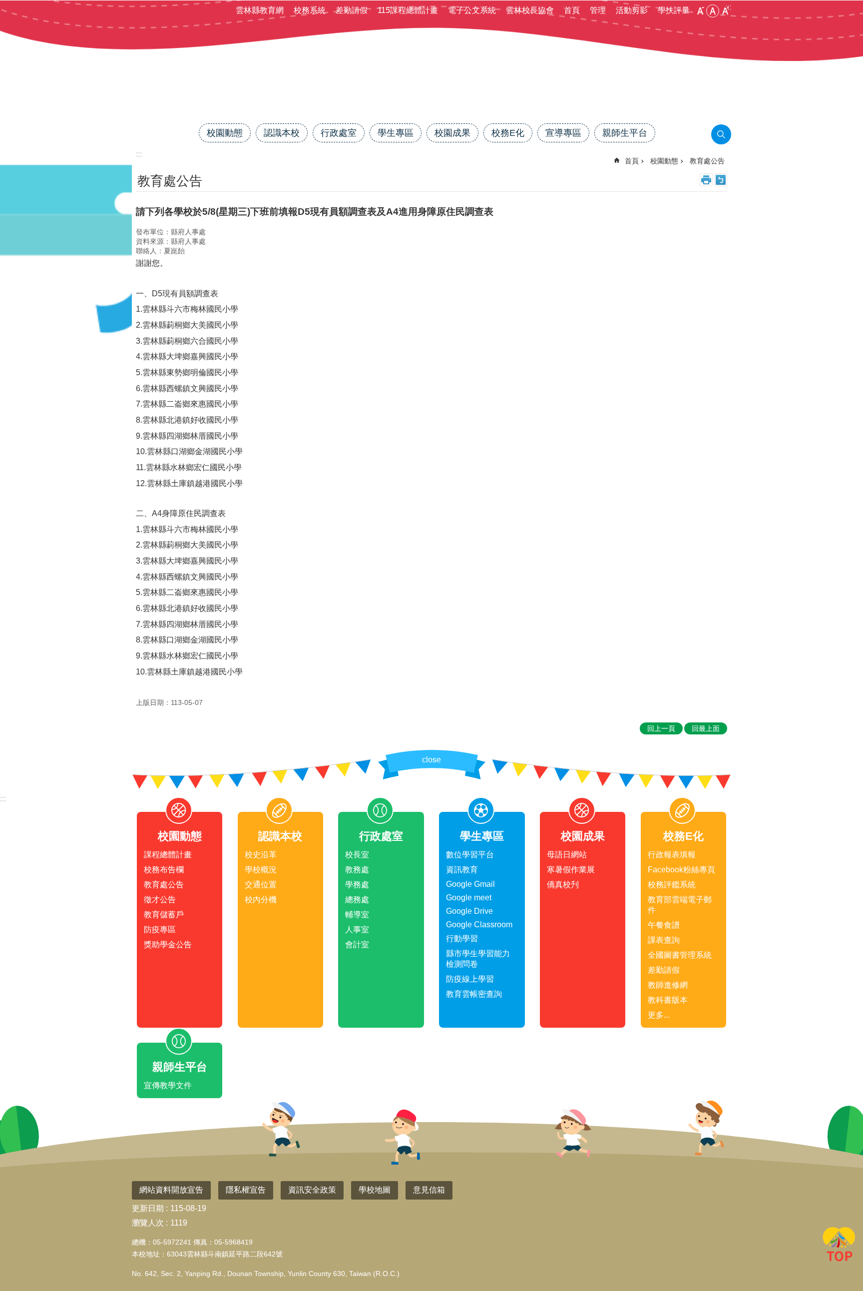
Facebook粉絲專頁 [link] (681, 869)
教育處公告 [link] (707, 161)
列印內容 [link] (706, 179)
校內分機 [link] (261, 899)
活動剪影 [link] (632, 10)
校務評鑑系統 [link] (672, 884)
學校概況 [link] (261, 869)
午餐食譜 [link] (664, 925)
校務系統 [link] (310, 10)
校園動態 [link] (225, 133)
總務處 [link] (357, 899)
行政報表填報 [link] (672, 854)
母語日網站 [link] (567, 854)
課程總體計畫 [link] (168, 854)
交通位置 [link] (261, 884)
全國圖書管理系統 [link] (680, 955)
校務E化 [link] (507, 133)
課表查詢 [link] (664, 940)
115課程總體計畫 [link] (408, 10)
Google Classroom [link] (479, 924)
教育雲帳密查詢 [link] (474, 994)
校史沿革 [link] (261, 854)
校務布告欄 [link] (164, 869)
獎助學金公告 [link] (168, 944)
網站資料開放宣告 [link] (171, 1190)
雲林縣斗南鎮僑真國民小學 (431, 88)
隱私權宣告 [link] (246, 1190)
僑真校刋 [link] (563, 884)
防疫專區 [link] (160, 929)
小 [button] (700, 11)
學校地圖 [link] (375, 1190)
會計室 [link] (357, 944)
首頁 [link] (572, 10)
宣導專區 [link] (563, 133)
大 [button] (725, 11)
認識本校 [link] (282, 133)
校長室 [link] (357, 854)
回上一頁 (661, 728)
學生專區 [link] (396, 133)
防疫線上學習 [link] (470, 979)
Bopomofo (720, 179)
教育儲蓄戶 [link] (164, 914)
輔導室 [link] (357, 914)
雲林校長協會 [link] (530, 10)
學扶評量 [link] (674, 10)
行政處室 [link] (339, 133)
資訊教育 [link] (462, 869)
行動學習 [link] (462, 938)
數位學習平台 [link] (470, 854)
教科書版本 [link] (668, 1000)
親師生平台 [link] (624, 133)
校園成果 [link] (452, 133)
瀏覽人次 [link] (148, 1223)
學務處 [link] (357, 884)
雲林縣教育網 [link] (260, 10)
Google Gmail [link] (470, 884)
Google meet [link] (468, 897)
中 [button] (712, 10)
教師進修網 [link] (668, 985)
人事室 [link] (357, 929)
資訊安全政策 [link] (312, 1190)
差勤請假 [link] (352, 10)
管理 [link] (598, 10)
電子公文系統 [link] (472, 10)
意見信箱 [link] (429, 1190)
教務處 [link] (357, 869)
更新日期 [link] (148, 1208)
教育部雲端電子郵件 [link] (680, 904)
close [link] (431, 759)
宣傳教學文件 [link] (168, 1085)
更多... (659, 1015)
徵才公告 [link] (160, 899)
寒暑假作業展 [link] (571, 869)
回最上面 (839, 1246)
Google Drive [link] (469, 911)
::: (3, 798)
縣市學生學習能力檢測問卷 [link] (478, 958)
